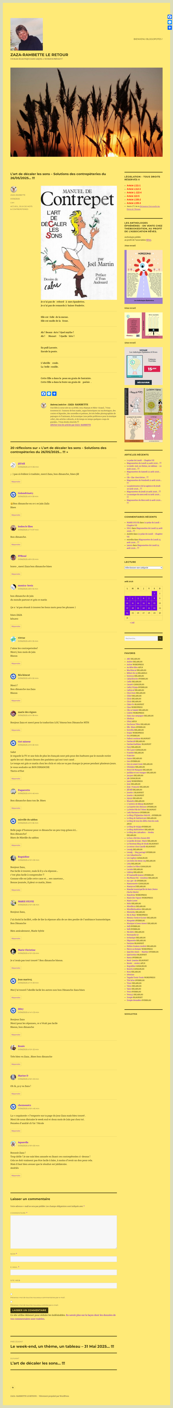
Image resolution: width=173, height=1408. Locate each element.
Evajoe (129, 733)
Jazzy (129, 781)
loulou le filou (25, 526)
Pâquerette (131, 940)
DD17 (21, 1009)
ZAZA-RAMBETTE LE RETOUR (39, 54)
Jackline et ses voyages (136, 773)
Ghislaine (131, 767)
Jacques (130, 775)
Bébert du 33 (132, 673)
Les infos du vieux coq (136, 861)
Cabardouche (132, 679)
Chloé (129, 696)
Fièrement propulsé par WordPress (54, 1396)
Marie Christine (26, 950)
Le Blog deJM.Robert (135, 829)
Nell (128, 926)
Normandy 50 (133, 935)
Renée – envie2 (133, 963)
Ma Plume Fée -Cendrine (137, 878)
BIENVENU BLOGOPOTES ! (148, 39)
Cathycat (130, 690)
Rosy (129, 972)
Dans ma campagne (135, 716)
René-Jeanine (133, 960)
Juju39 (129, 798)
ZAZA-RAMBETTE (17, 195)
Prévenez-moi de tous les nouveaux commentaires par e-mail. (37, 1297)
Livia (129, 864)
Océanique (131, 938)
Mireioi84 (131, 912)
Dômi (129, 721)
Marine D (23, 1075)
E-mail (14, 1267)
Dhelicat (130, 718)
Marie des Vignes (134, 898)
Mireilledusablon (134, 909)
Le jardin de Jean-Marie (137, 841)
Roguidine (23, 856)
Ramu (129, 957)
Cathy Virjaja (132, 687)
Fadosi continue (134, 738)
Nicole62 (130, 932)
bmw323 (130, 676)
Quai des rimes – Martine (138, 952)
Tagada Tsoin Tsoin (135, 977)
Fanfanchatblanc (134, 744)
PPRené (22, 556)
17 (127, 608)
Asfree (129, 664)
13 (143, 603)
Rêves (148, 240)
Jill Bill (129, 790)
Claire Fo (130, 704)
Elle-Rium (131, 727)
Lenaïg (130, 849)
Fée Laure (131, 750)
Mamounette (132, 883)
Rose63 (130, 969)
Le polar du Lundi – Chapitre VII (140, 460)
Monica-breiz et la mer (137, 918)
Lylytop (130, 872)
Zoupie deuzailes (134, 1000)
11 (133, 603)
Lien (12, 202)
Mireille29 (131, 906)
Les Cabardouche (134, 855)
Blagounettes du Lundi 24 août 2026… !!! (144, 463)
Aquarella (23, 1142)
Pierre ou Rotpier (134, 949)
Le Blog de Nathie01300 (137, 818)
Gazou (129, 758)
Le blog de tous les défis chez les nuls (143, 821)
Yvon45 (130, 994)
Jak (128, 778)
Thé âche (131, 980)
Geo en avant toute (135, 764)
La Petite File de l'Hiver (136, 810)
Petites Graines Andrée (136, 946)
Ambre (130, 662)
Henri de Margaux (134, 770)
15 (154, 603)
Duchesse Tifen (133, 724)
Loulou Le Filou (133, 866)
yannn (129, 545)
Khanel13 (131, 801)
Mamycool (131, 886)
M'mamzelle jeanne (135, 875)
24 (127, 613)
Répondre (15, 482)
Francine (130, 755)
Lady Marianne (133, 812)
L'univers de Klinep (135, 804)
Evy (128, 736)
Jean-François (133, 787)
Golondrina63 (25, 493)
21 (149, 608)
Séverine (130, 975)
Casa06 (130, 684)
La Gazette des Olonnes (137, 807)
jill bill (21, 463)
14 (149, 603)
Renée (21, 1046)
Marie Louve (132, 901)
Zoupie (130, 997)
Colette (130, 713)
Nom (13, 1254)
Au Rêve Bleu (132, 667)
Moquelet (131, 920)
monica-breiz (25, 585)
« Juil (132, 623)
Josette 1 (130, 792)
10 (127, 603)
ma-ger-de (132, 881)
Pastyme (130, 943)
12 (138, 603)
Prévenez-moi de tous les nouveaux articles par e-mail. (34, 1305)
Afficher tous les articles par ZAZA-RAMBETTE (70, 425)
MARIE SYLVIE (26, 901)
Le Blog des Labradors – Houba (140, 832)
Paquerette (24, 790)
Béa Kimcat (131, 670)
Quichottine (132, 955)
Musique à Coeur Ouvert (137, 923)
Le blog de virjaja (134, 827)
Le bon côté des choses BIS (138, 838)
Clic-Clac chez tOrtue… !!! (138, 477)
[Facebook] (169, 17)
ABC (128, 659)
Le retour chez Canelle (136, 847)
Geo (128, 761)
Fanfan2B (131, 741)
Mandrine (131, 895)
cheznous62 (24, 1105)
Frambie (130, 753)
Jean (129, 784)
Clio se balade (132, 710)
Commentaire (18, 1213)
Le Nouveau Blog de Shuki (138, 844)
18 (133, 608)
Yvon (129, 992)
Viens (129, 986)
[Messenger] (169, 22)
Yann (129, 989)
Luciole (130, 869)
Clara (129, 707)
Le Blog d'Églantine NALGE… (139, 815)
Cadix (129, 681)
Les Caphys (131, 858)
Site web (15, 1280)
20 (143, 608)
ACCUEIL (14, 206)
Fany (129, 747)
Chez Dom (131, 693)
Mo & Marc (131, 915)
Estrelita (130, 730)
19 (138, 608)
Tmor (129, 983)
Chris (129, 699)
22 (154, 608)
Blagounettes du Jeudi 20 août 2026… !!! (144, 492)
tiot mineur (24, 741)
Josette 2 (130, 795)
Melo (129, 903)
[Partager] (169, 27)
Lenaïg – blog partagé (136, 852)
